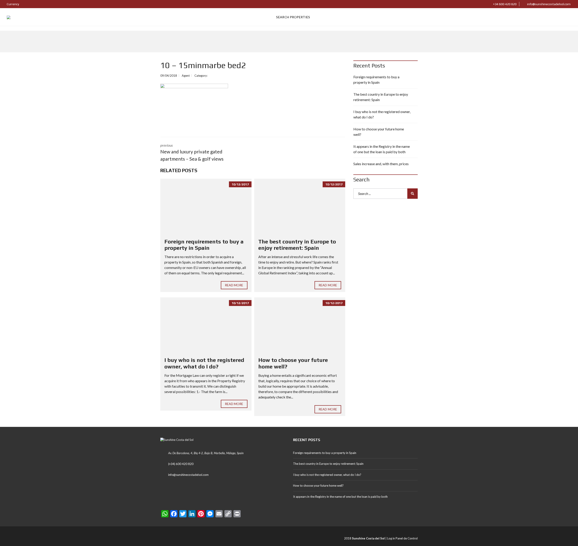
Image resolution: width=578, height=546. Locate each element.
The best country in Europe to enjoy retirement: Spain (297, 244)
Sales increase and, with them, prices (381, 164)
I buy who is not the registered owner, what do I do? (204, 363)
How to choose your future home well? (378, 131)
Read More (234, 285)
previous (192, 152)
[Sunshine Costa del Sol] (8, 17)
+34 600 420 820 (504, 4)
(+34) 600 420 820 (180, 464)
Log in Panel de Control (402, 538)
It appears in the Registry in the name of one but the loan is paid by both (381, 149)
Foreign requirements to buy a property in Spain (204, 244)
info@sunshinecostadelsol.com (549, 4)
